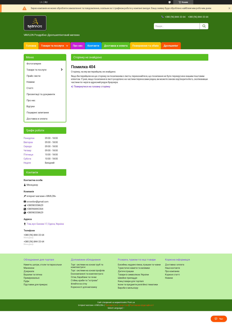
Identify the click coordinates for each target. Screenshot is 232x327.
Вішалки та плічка (33, 274)
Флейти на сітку (79, 283)
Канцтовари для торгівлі (131, 281)
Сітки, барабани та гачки (83, 277)
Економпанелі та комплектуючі (87, 274)
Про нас (78, 45)
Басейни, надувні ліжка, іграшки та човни (139, 264)
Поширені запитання (38, 112)
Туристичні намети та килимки (134, 268)
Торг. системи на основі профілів (88, 270)
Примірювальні (31, 278)
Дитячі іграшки (126, 271)
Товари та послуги (52, 45)
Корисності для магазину (84, 287)
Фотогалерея (34, 63)
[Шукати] (204, 26)
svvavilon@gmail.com (37, 201)
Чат (221, 319)
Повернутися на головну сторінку (92, 86)
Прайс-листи (33, 76)
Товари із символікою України (133, 274)
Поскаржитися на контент (116, 305)
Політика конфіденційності (142, 305)
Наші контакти (172, 268)
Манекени (29, 268)
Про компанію (172, 271)
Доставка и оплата (116, 45)
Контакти (93, 45)
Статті (30, 88)
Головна (31, 45)
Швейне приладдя (127, 278)
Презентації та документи (41, 94)
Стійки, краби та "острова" (84, 280)
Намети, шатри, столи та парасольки (43, 264)
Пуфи (26, 281)
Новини (31, 82)
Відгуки (31, 106)
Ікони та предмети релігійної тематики (138, 284)
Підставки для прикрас (36, 284)
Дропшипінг (171, 45)
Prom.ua (131, 302)
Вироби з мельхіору (128, 288)
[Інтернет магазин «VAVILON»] (35, 23)
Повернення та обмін (145, 45)
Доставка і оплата (174, 264)
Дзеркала (29, 271)
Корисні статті (172, 274)
